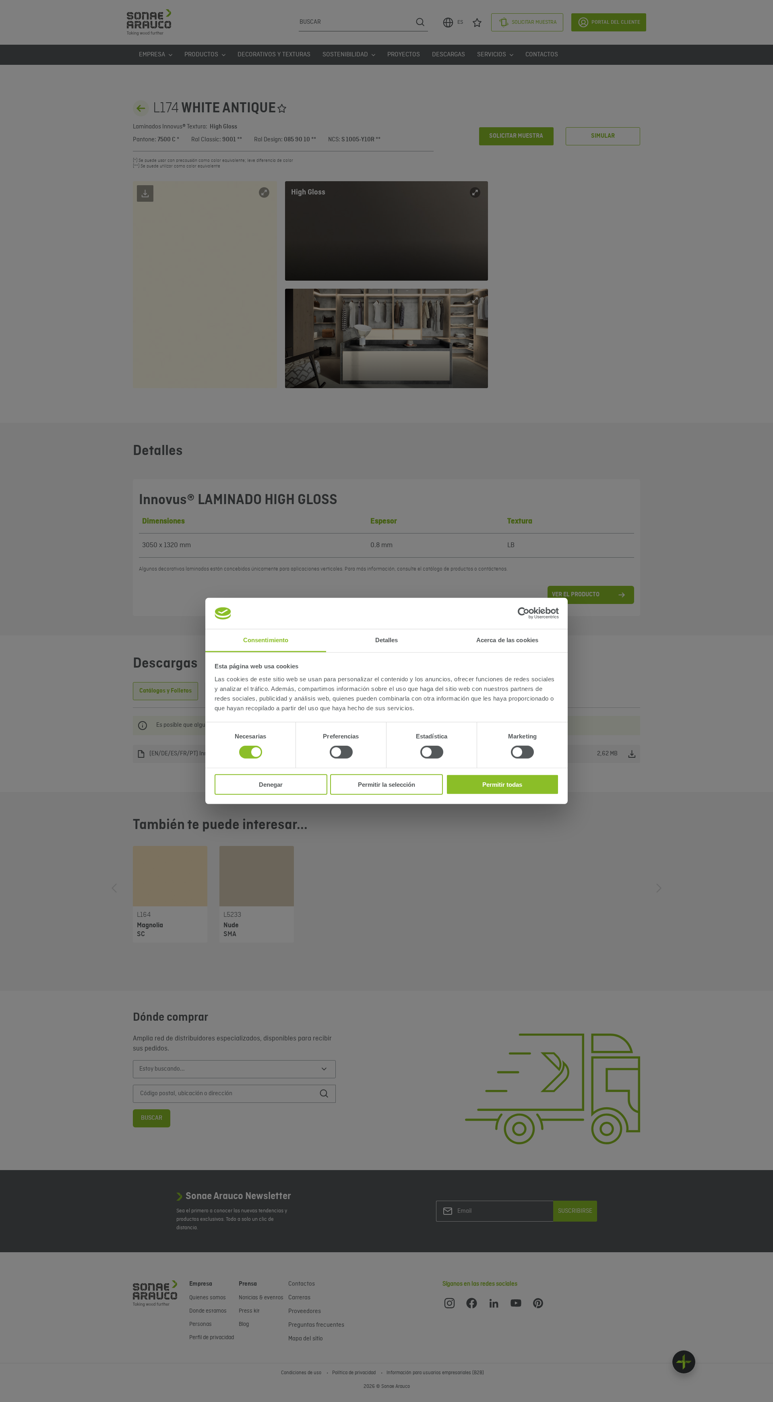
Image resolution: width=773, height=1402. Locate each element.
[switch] (341, 752)
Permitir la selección (386, 784)
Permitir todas (502, 784)
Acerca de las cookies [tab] (507, 640)
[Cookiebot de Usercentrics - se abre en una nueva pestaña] (523, 613)
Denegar (271, 784)
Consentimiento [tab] (265, 640)
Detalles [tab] (386, 640)
